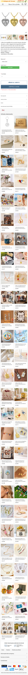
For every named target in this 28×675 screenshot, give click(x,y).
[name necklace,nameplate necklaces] (14, 4)
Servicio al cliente (5, 657)
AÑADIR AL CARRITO (14, 82)
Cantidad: (3, 74)
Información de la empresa (7, 653)
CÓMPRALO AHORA (14, 87)
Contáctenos (4, 660)
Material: (3, 59)
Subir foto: (4, 65)
